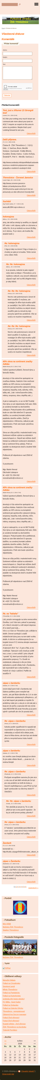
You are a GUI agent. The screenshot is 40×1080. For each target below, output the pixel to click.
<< (5, 1041)
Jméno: (5, 50)
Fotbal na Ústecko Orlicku (13, 1008)
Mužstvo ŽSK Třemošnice (13, 927)
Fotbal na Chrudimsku (11, 983)
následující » (33, 888)
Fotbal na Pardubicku (11, 993)
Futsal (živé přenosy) (11, 1021)
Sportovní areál (9, 986)
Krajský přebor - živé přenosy (14, 1024)
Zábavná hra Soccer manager (14, 1014)
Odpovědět (31, 133)
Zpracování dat (8, 1074)
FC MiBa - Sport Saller (12, 1002)
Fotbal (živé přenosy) (11, 1018)
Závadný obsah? (28, 1071)
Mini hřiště (7, 924)
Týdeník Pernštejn (10, 1030)
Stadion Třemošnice (11, 930)
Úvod (3, 28)
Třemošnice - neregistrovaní (14, 1011)
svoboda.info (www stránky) (14, 999)
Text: (4, 64)
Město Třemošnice (10, 990)
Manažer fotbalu (9, 980)
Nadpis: (5, 57)
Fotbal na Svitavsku (10, 1005)
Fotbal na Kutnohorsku (12, 996)
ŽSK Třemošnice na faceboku (14, 1027)
